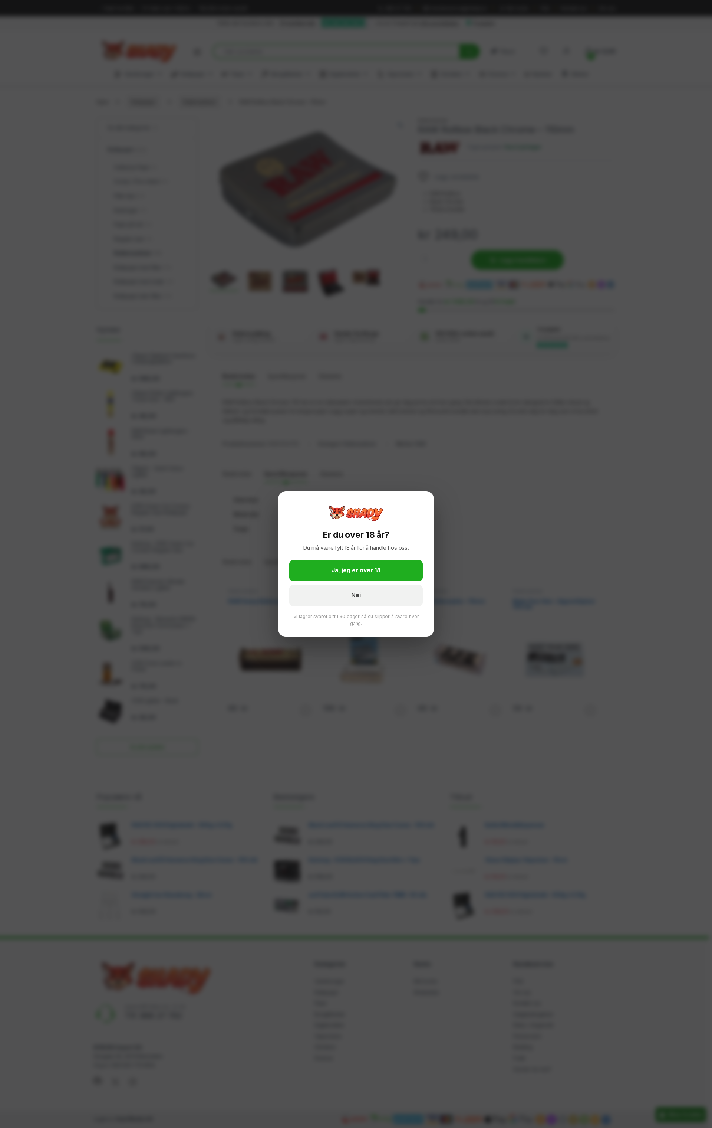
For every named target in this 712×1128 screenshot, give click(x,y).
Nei (356, 595)
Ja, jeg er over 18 (356, 570)
